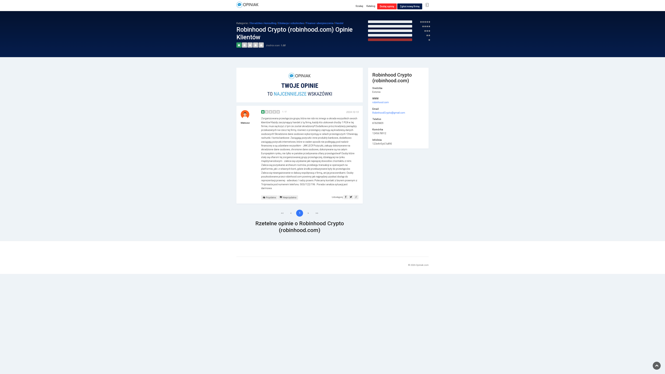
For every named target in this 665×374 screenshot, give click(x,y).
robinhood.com (380, 102)
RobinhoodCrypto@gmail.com (388, 112)
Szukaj (359, 6)
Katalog (370, 6)
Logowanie (427, 5)
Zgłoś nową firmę (410, 6)
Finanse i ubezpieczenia (319, 23)
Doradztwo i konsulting (263, 23)
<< (282, 213)
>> (317, 213)
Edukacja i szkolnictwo (291, 23)
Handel (339, 23)
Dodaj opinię (387, 6)
